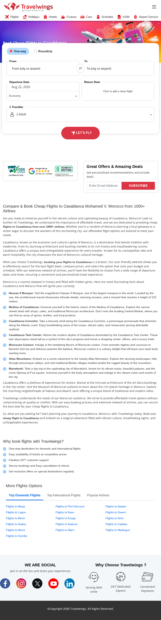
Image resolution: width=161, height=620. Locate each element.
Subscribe (138, 185)
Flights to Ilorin (114, 518)
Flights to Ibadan (115, 506)
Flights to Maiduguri (117, 530)
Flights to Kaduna (66, 524)
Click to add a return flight (118, 91)
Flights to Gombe (16, 535)
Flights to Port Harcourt (70, 506)
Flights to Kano (65, 512)
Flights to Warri (65, 530)
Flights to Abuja (15, 506)
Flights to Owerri (115, 512)
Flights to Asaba (16, 524)
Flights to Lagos (16, 512)
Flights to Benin (15, 518)
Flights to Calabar (116, 524)
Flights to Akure (15, 530)
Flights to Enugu (66, 518)
